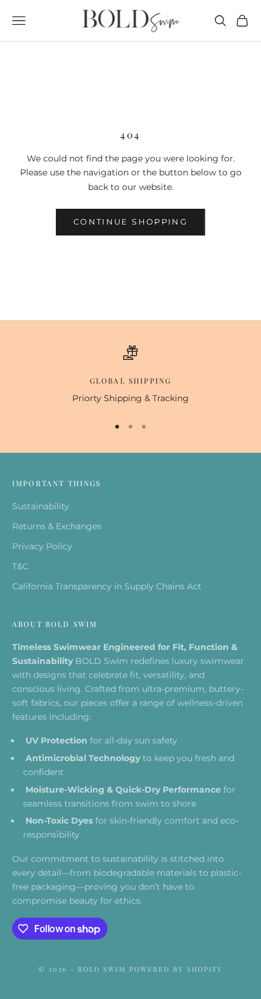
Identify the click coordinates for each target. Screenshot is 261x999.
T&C (20, 566)
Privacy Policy (42, 546)
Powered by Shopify (176, 969)
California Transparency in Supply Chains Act (107, 586)
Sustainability (40, 506)
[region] (130, 375)
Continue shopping (130, 221)
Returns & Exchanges (56, 526)
